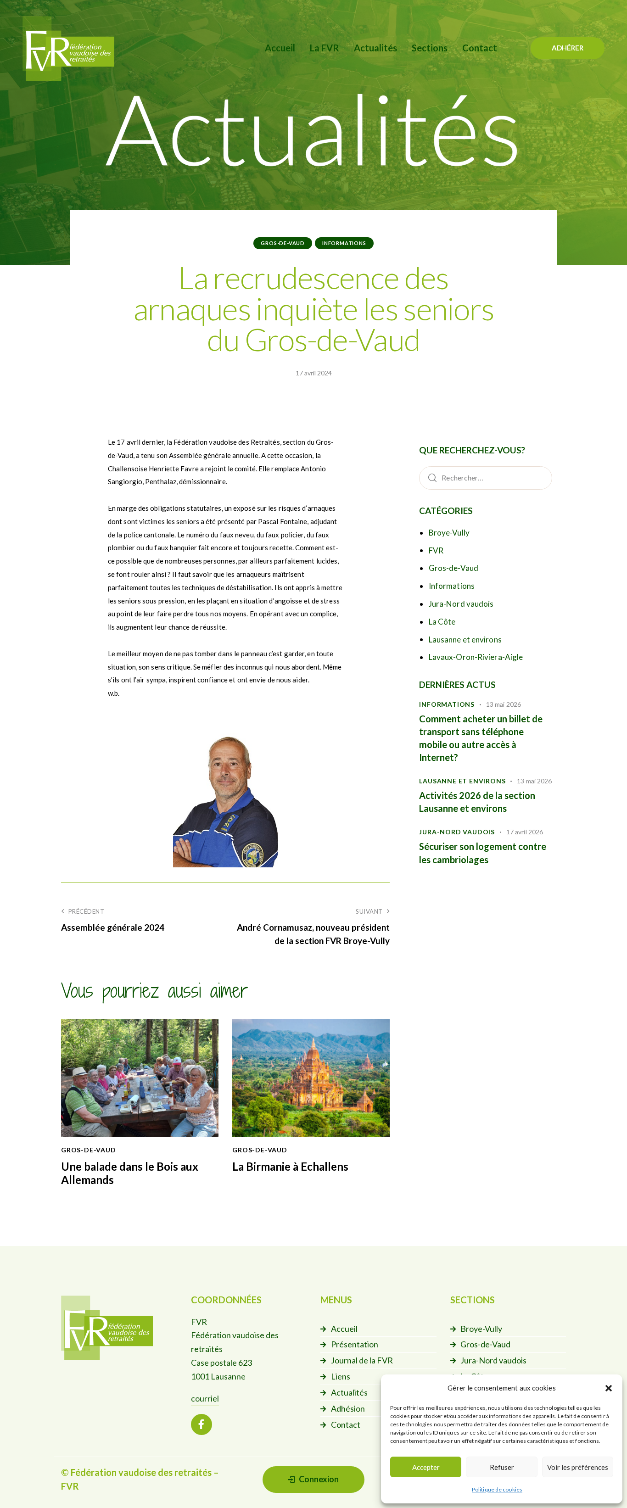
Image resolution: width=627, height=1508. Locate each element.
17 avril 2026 (524, 832)
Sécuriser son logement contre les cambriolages (482, 853)
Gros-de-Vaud (283, 243)
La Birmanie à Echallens (290, 1166)
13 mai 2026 (503, 704)
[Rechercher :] (485, 477)
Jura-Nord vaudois (461, 604)
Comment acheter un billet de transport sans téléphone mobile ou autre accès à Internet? (481, 738)
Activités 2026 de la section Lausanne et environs (477, 802)
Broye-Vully (449, 532)
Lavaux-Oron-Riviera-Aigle (476, 657)
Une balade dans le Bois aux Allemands (129, 1173)
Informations (344, 243)
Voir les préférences (577, 1467)
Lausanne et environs (465, 639)
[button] (608, 1388)
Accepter (426, 1467)
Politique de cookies (497, 1489)
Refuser (502, 1467)
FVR (436, 550)
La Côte (442, 621)
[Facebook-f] (201, 1424)
